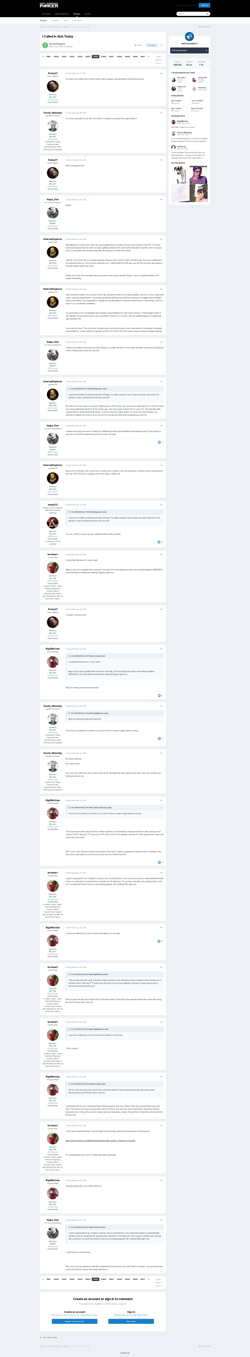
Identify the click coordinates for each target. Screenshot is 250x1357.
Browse (77, 14)
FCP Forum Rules (179, 50)
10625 (95, 57)
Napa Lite (182, 86)
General (69, 46)
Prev (48, 57)
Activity (88, 14)
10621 (64, 57)
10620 (56, 57)
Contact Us (125, 1353)
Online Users (77, 20)
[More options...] (161, 73)
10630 (135, 57)
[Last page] (149, 56)
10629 (127, 57)
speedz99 (202, 78)
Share (139, 45)
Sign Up (204, 5)
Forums (43, 20)
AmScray (181, 146)
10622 (71, 57)
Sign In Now (131, 1321)
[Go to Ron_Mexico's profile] (173, 80)
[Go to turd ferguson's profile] (45, 45)
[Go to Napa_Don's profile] (53, 212)
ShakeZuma (203, 88)
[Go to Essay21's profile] (53, 86)
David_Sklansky (53, 112)
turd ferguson (58, 44)
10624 (87, 57)
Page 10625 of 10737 (158, 60)
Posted (76, 73)
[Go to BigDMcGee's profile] (53, 662)
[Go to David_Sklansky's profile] (53, 126)
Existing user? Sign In (185, 5)
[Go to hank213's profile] (53, 523)
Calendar (55, 20)
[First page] (43, 56)
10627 (111, 57)
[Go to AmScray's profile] (173, 147)
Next (143, 57)
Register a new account (74, 1321)
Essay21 (52, 73)
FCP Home (46, 14)
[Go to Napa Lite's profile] (173, 89)
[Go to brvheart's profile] (53, 567)
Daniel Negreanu (62, 14)
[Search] (207, 14)
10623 (79, 57)
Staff (65, 20)
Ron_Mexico (182, 78)
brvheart (53, 554)
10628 (119, 57)
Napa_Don (53, 199)
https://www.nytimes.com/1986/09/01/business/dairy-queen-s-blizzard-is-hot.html (100, 1141)
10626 (103, 57)
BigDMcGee (53, 648)
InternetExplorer (52, 239)
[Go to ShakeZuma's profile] (194, 89)
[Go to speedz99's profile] (194, 80)
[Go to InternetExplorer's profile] (53, 252)
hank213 (53, 504)
